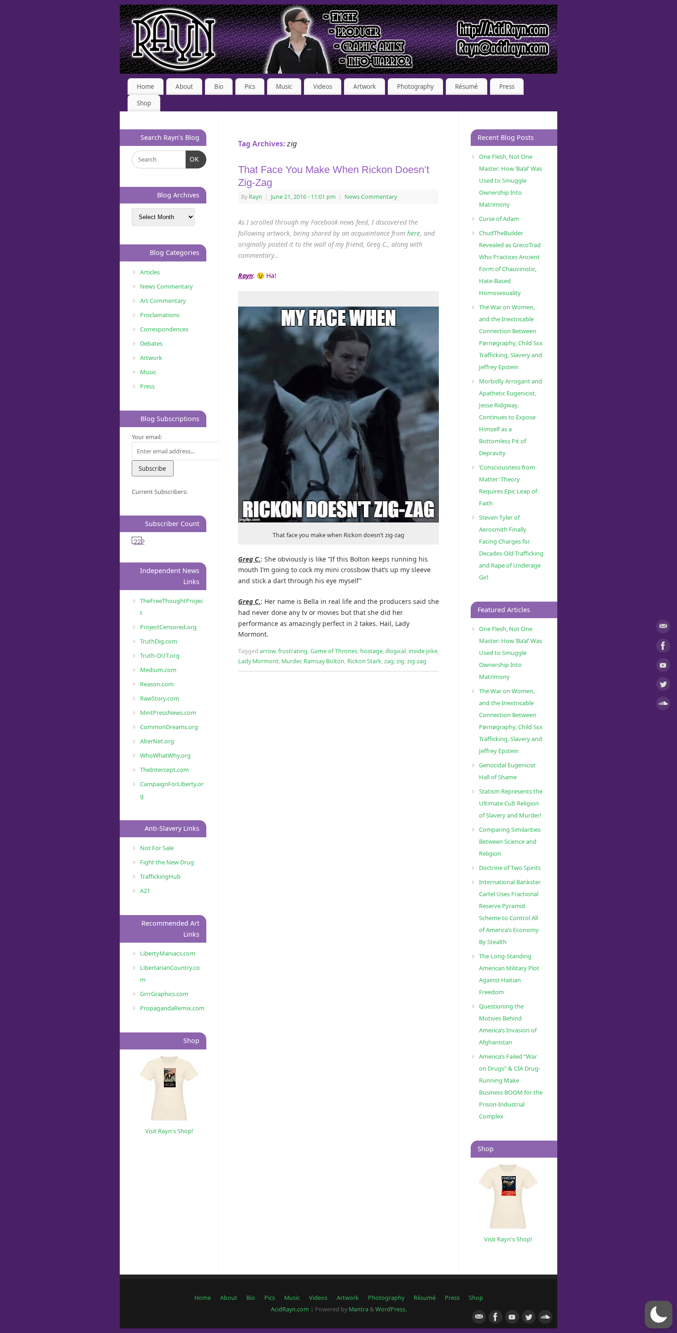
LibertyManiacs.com (167, 953)
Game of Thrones (333, 651)
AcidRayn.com (290, 1309)
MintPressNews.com (168, 712)
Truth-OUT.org (160, 655)
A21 (145, 891)
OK (193, 159)
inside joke (423, 651)
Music (284, 86)
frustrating (293, 651)
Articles (150, 272)
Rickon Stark (364, 661)
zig (400, 661)
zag (389, 661)
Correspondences (164, 329)
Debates (151, 343)
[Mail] (663, 628)
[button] (658, 1314)
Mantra (358, 1309)
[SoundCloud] (663, 704)
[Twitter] (663, 685)
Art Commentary (163, 300)
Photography (415, 86)
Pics (250, 86)
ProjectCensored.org (168, 627)
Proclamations (160, 315)
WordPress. (391, 1309)
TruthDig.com (158, 641)
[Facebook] (663, 647)
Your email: (147, 437)
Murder (291, 661)
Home (145, 86)
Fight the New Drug (167, 862)
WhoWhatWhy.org (165, 755)
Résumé (466, 86)
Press (506, 86)
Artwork (364, 86)
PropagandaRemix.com (172, 1008)
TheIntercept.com (164, 769)
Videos (322, 86)
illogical (395, 651)
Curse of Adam (499, 218)
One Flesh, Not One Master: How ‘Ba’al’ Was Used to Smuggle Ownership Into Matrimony (510, 180)
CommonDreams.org (169, 727)
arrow (267, 651)
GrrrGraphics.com (164, 994)
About (184, 86)
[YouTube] (663, 666)
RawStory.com (159, 698)
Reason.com (157, 684)
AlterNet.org (157, 741)
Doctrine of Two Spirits (510, 868)
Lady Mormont (258, 661)
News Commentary (370, 197)
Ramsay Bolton (323, 661)
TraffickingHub (160, 876)
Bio (218, 86)
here (413, 233)
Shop (144, 103)
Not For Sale (157, 848)
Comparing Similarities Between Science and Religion (510, 841)
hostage (371, 651)
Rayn (255, 197)
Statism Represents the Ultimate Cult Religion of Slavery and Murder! (511, 803)
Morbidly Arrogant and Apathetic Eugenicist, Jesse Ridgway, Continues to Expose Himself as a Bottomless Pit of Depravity (510, 417)
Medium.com (158, 670)
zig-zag (416, 661)
